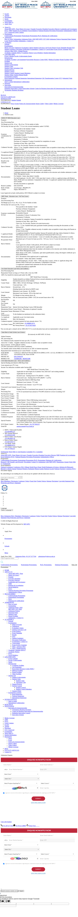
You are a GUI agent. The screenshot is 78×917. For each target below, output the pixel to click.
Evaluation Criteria (27, 47)
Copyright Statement (65, 481)
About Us (7, 27)
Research (7, 83)
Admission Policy (9, 516)
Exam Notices (52, 47)
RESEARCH (9, 704)
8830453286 (26, 358)
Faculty (7, 14)
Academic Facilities (10, 59)
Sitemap (49, 481)
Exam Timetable (61, 47)
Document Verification (23, 49)
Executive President (42, 29)
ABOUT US (8, 572)
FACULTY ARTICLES (8, 97)
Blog (2, 481)
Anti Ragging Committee (25, 452)
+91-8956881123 (10, 431)
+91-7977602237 (34, 424)
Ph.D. (40, 36)
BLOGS (3, 95)
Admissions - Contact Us (26, 41)
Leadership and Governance (68, 29)
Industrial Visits (67, 78)
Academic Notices (27, 53)
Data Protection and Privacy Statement (18, 517)
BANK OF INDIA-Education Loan (11, 118)
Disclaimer (55, 481)
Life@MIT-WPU (10, 54)
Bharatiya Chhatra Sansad (8, 469)
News (12, 103)
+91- (10, 438)
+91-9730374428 (30, 325)
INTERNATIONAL (11, 699)
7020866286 (18, 358)
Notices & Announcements (27, 103)
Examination (8, 20)
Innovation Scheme (29, 88)
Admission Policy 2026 (28, 39)
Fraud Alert (33, 481)
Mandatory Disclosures (11, 481)
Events (17, 103)
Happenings (8, 736)
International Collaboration (21, 82)
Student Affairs (9, 75)
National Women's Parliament (26, 469)
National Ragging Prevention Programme (50, 30)
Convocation (49, 49)
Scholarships (17, 39)
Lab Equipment (21, 59)
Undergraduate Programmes (13, 36)
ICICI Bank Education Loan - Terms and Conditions (16, 360)
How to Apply (9, 39)
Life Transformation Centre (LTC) (52, 78)
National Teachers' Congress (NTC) (65, 469)
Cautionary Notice (23, 481)
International (8, 80)
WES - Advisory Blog (18, 647)
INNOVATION (9, 706)
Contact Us (8, 752)
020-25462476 (18, 356)
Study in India (9, 82)
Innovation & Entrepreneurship (14, 87)
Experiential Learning (11, 76)
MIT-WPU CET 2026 (42, 39)
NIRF (10, 30)
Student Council (9, 71)
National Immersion (21, 78)
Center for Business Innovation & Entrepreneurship (50, 88)
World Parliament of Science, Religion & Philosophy (57, 467)
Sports (6, 19)
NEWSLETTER (6, 98)
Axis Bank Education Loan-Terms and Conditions (15, 268)
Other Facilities (16, 674)
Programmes (8, 34)
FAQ (73, 47)
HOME (7, 570)
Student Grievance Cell (40, 47)
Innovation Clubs (71, 88)
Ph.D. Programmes (39, 460)
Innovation (8, 85)
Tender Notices (41, 481)
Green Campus (19, 32)
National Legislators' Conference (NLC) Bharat (15, 467)
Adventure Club (18, 68)
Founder (33, 29)
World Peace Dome (35, 467)
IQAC (6, 30)
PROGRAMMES (10, 594)
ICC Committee (38, 452)
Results (69, 47)
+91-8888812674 (29, 323)
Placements (8, 17)
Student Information (50, 53)
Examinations (9, 46)
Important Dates (66, 39)
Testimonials (4, 452)
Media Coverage (59, 103)
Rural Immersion (10, 78)
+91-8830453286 (10, 435)
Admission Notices (55, 39)
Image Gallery (40, 103)
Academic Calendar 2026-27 (13, 53)
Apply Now (8, 24)
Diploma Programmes (61, 565)
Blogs (6, 748)
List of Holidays (38, 53)
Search (21, 891)
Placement (8, 728)
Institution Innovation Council (14, 88)
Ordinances (18, 47)
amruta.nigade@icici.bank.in (25, 426)
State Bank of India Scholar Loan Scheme (13, 332)
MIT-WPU (26, 524)
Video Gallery (49, 103)
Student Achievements (11, 65)
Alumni (7, 15)
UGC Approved (10, 32)
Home (6, 113)
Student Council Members (22, 73)
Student (13, 100)
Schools (7, 44)
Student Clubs (9, 66)
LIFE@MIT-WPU (10, 657)
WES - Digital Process (20, 51)
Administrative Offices (70, 30)
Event (10, 740)
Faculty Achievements (21, 56)
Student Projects (9, 70)
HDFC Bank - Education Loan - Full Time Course (15, 196)
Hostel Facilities (13, 41)
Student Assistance (10, 49)
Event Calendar (9, 56)
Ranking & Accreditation (20, 30)
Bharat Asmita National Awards (44, 469)
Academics (8, 42)
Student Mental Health (20, 75)
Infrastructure (9, 58)
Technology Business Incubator (14, 90)
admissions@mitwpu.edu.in (46, 556)
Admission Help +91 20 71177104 (25, 556)
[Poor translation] (8, 901)
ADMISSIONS (9, 602)
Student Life (8, 63)
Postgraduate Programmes (30, 36)
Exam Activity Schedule (61, 49)
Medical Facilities (54, 59)
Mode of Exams (9, 47)
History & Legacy (25, 29)
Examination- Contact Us (37, 49)
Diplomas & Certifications (49, 36)
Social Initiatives (33, 30)
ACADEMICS (9, 619)
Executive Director (54, 29)
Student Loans (12, 614)
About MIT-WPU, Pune (12, 29)
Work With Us (9, 22)
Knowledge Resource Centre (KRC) (37, 59)
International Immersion (34, 78)
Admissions (8, 37)
